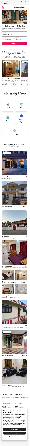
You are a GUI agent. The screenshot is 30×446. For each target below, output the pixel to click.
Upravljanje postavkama (14, 436)
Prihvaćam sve (14, 429)
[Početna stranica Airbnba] (3, 7)
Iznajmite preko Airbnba (20, 7)
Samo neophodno (14, 433)
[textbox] (8, 39)
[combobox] (14, 34)
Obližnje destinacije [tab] (6, 397)
